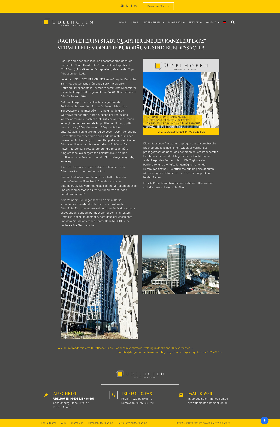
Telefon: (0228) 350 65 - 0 (136, 398)
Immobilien (175, 22)
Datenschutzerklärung (100, 422)
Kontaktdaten (49, 422)
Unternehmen (152, 22)
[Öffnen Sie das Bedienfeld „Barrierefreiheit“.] (264, 420)
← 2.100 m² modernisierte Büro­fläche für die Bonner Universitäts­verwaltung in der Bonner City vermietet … (125, 348)
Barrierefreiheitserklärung (132, 422)
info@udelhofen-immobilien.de (208, 398)
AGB (63, 422)
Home (122, 22)
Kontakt (211, 22)
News (134, 22)
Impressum (77, 422)
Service (194, 22)
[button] (163, 22)
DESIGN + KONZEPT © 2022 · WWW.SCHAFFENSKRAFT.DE (203, 423)
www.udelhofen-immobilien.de (208, 402)
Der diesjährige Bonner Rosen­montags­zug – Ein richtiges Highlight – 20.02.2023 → (170, 352)
